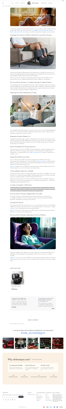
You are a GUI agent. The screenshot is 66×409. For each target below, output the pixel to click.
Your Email (5, 396)
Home (4, 6)
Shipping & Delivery (40, 397)
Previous (14, 307)
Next (53, 308)
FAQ (37, 394)
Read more (9, 6)
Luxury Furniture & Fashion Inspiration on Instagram (33, 330)
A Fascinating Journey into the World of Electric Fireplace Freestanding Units (45, 300)
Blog (6, 6)
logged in (15, 323)
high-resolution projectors (36, 152)
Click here (12, 166)
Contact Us (47, 397)
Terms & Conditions (49, 400)
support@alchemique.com (32, 394)
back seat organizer (41, 161)
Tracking (38, 400)
